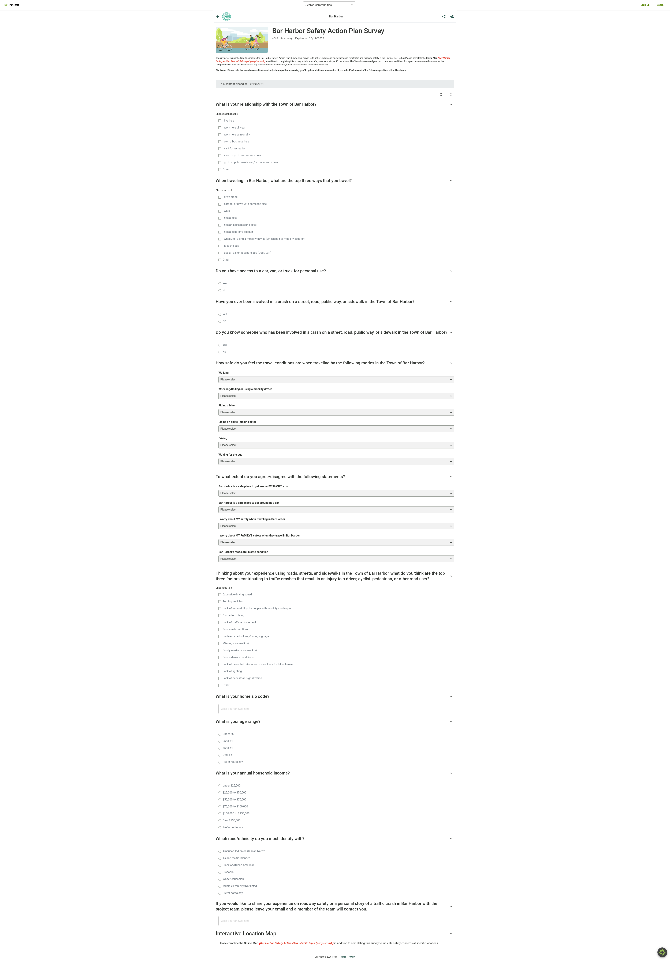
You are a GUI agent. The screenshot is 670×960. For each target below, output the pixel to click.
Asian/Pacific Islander (236, 858)
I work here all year (234, 127)
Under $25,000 (231, 785)
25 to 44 (228, 741)
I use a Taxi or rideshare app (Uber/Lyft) (247, 252)
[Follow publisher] (452, 16)
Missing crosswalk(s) (236, 643)
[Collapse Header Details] (450, 933)
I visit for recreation (234, 148)
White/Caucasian (233, 879)
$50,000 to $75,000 (234, 799)
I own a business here (236, 141)
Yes (225, 283)
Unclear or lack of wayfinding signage (246, 636)
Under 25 (228, 734)
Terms (343, 957)
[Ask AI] (662, 952)
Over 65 (227, 755)
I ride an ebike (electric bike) (240, 224)
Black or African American (239, 865)
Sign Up (645, 4)
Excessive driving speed (237, 594)
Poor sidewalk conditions (238, 657)
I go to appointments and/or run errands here (250, 162)
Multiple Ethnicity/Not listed (240, 886)
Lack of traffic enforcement (239, 622)
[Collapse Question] (450, 104)
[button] (226, 16)
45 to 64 (228, 748)
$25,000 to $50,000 (234, 792)
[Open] (351, 4)
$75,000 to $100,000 (235, 806)
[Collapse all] (441, 94)
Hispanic (228, 872)
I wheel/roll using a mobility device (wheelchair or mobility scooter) (264, 238)
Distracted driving (233, 615)
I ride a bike (230, 218)
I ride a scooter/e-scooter (238, 231)
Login (660, 4)
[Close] (217, 16)
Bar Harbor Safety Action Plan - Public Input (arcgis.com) (296, 943)
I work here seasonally (236, 134)
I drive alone (230, 197)
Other (226, 169)
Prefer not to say (233, 762)
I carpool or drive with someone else (245, 204)
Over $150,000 (231, 820)
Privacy (352, 957)
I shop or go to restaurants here (242, 155)
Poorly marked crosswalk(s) (240, 650)
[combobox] (326, 4)
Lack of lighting (232, 671)
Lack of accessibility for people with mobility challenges (257, 608)
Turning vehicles (233, 601)
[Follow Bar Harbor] (452, 16)
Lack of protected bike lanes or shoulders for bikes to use (258, 664)
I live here (228, 120)
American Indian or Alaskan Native (244, 851)
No (224, 290)
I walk (226, 211)
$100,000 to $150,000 (236, 813)
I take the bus (231, 245)
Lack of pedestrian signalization (242, 678)
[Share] (443, 16)
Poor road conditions (235, 629)
